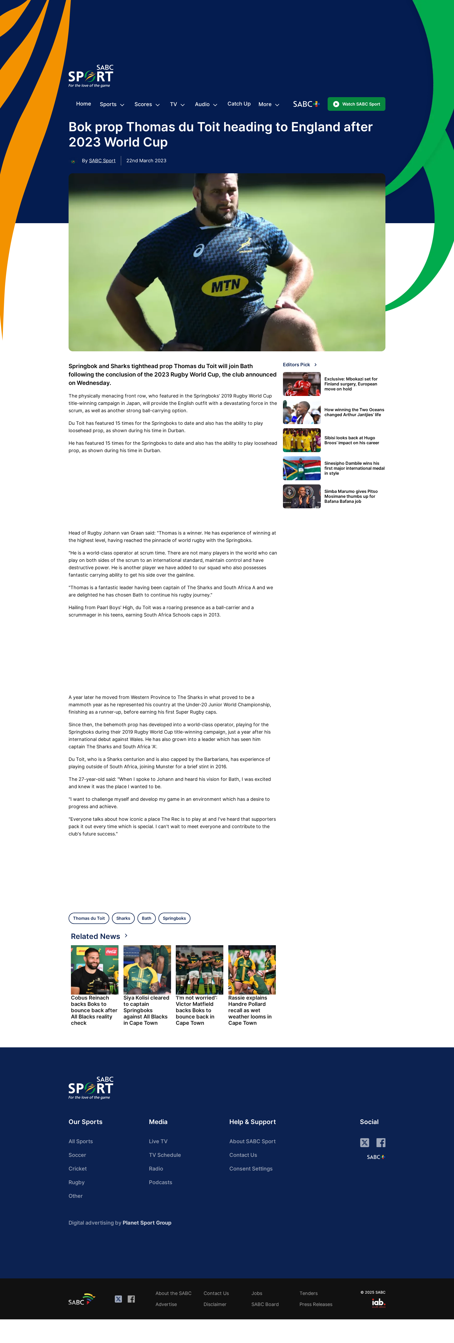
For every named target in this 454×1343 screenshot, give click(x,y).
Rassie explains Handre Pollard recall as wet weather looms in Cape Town (250, 1010)
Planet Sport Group (147, 1223)
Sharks (123, 918)
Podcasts (160, 1182)
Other (76, 1196)
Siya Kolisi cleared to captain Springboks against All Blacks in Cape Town (146, 1010)
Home (83, 104)
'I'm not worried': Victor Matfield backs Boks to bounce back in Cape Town (197, 1010)
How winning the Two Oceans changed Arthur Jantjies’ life (354, 412)
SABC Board (265, 1304)
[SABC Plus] (376, 1156)
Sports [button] (108, 104)
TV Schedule (165, 1155)
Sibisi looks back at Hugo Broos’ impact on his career (351, 440)
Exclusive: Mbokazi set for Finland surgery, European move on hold (351, 384)
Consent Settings (251, 1169)
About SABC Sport (252, 1141)
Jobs (256, 1293)
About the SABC (174, 1293)
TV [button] (173, 104)
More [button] (265, 104)
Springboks (174, 918)
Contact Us (243, 1155)
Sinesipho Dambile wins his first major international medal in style (354, 468)
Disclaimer (215, 1304)
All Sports (81, 1141)
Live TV (158, 1141)
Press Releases (316, 1304)
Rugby (77, 1182)
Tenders (309, 1293)
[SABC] (83, 1299)
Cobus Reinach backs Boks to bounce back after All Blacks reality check (94, 1010)
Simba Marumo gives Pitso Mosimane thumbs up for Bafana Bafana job (351, 496)
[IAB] (378, 1303)
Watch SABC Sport (361, 104)
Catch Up (239, 104)
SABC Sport (102, 160)
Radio (156, 1169)
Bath (146, 918)
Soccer (77, 1155)
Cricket (78, 1169)
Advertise (166, 1304)
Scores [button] (143, 104)
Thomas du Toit (89, 918)
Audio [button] (202, 104)
